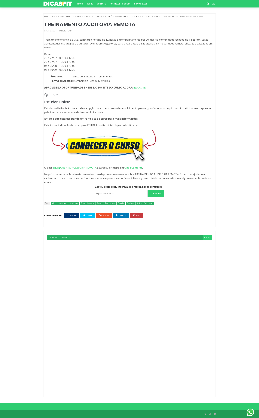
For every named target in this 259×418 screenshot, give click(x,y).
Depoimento (78, 16)
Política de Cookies (120, 4)
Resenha (135, 16)
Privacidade (140, 4)
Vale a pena (168, 16)
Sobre (90, 4)
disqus (207, 237)
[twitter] (205, 414)
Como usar (65, 16)
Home (46, 16)
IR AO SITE (139, 87)
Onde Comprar (133, 167)
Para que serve (121, 16)
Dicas (88, 16)
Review (157, 16)
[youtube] (210, 414)
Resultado (146, 16)
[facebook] (215, 414)
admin (54, 16)
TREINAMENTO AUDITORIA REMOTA (75, 167)
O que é (108, 16)
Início (80, 4)
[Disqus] (129, 277)
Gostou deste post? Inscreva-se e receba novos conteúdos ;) (129, 187)
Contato (101, 4)
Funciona (98, 16)
